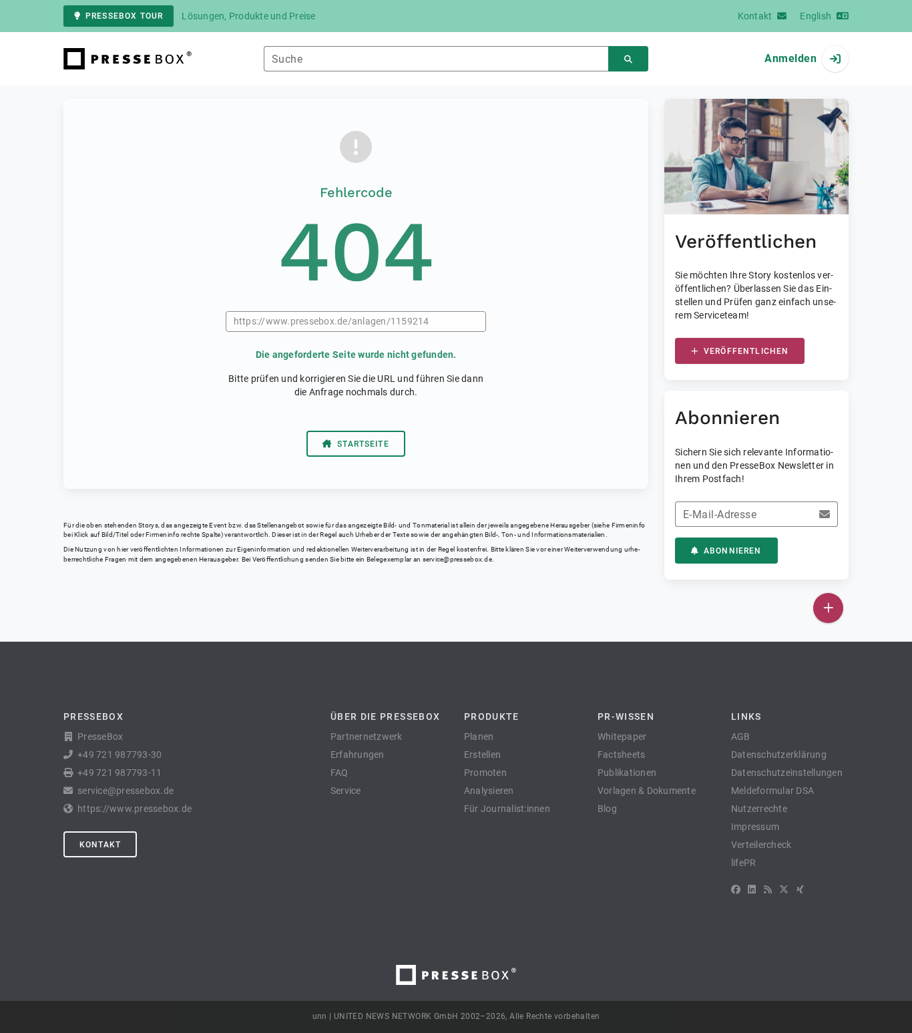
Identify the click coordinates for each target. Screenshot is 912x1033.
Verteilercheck (761, 844)
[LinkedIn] (752, 889)
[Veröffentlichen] (828, 608)
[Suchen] (628, 59)
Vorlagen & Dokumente (647, 790)
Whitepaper (622, 736)
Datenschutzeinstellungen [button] (787, 772)
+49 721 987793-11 (119, 772)
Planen (479, 736)
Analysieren (489, 790)
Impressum (755, 826)
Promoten (485, 772)
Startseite (363, 444)
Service (345, 790)
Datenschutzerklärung (779, 754)
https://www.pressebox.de (134, 808)
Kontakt (100, 844)
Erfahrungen (357, 754)
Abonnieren (733, 551)
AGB (740, 736)
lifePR (743, 862)
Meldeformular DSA (772, 790)
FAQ (339, 772)
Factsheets (622, 754)
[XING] (800, 889)
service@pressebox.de (457, 559)
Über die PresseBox (385, 716)
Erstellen (482, 754)
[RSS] (768, 889)
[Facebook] (735, 889)
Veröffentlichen (746, 351)
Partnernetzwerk (366, 736)
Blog (607, 808)
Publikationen (627, 772)
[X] (783, 889)
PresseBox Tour (124, 16)
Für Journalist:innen (507, 808)
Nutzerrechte (759, 808)
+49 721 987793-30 (119, 754)
